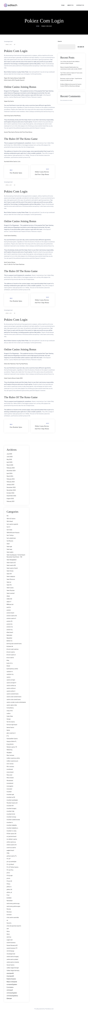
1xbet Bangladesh (11, 559)
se (7, 920)
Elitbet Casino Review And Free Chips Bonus (43, 171)
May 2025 (9, 459)
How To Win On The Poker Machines (14, 264)
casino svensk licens (12, 694)
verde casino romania (13, 962)
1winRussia (10, 541)
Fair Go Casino (11, 721)
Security (9, 923)
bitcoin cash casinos (12, 649)
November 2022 (11, 490)
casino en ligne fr (11, 682)
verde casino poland (12, 959)
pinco (8, 872)
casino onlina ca (11, 685)
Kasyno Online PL (11, 741)
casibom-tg (10, 674)
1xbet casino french (12, 568)
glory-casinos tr (11, 733)
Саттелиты (10, 987)
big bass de (10, 646)
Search (60, 41)
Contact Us (80, 5)
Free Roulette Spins (16, 171)
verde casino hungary (13, 956)
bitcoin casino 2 (11, 654)
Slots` (8, 934)
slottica (9, 937)
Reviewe (9, 912)
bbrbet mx (9, 640)
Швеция (9, 998)
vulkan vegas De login (13, 967)
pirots (8, 878)
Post (8, 895)
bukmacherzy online (12, 668)
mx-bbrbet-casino (12, 839)
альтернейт (10, 973)
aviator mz (10, 627)
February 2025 (11, 468)
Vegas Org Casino (9, 101)
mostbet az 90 (11, 797)
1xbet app (9, 549)
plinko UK (9, 889)
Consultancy (10, 708)
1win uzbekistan (11, 538)
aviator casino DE (12, 615)
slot (8, 928)
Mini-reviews (10, 766)
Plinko (8, 884)
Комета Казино (11, 979)
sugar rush (10, 940)
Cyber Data (10, 716)
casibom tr (10, 671)
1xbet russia (10, 587)
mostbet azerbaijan (12, 800)
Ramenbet (10, 900)
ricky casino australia (13, 917)
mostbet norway (11, 817)
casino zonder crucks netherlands (16, 702)
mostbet (9, 791)
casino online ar (11, 688)
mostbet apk (10, 794)
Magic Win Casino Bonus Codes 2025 (14, 78)
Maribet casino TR (12, 747)
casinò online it (11, 691)
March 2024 (10, 476)
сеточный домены (12, 995)
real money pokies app (13, 903)
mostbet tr (10, 822)
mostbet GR (10, 805)
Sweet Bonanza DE (12, 945)
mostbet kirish (11, 814)
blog (8, 660)
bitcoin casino (11, 652)
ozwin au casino (11, 847)
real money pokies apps (13, 906)
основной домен (12, 984)
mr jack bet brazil (11, 836)
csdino (8, 713)
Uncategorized (11, 953)
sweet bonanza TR (12, 948)
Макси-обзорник (12, 981)
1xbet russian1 (11, 593)
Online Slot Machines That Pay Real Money (16, 363)
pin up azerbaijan (11, 861)
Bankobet (9, 635)
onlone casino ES (11, 844)
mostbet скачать (12, 825)
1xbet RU (9, 585)
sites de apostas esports (14, 926)
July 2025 (9, 454)
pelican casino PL (12, 856)
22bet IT (9, 601)
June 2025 (10, 456)
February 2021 (10, 501)
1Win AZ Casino (11, 518)
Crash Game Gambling (10, 235)
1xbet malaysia (11, 576)
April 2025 (9, 462)
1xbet (8, 543)
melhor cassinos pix (12, 761)
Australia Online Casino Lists (12, 161)
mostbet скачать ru (12, 828)
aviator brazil (10, 613)
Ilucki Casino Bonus (9, 262)
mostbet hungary (11, 808)
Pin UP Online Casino (12, 867)
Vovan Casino (10, 965)
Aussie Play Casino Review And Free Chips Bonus (18, 132)
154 (8, 515)
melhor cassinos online (13, 758)
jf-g (8, 735)
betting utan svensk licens (14, 643)
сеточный (10, 990)
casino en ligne (11, 680)
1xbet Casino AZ (11, 562)
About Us (70, 5)
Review (9, 909)
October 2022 (10, 493)
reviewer (9, 914)
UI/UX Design (10, 951)
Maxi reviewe (10, 755)
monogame (10, 786)
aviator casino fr (11, 618)
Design (9, 719)
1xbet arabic (10, 552)
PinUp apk (10, 875)
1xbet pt (9, 582)
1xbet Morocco (11, 579)
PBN (8, 853)
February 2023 (11, 481)
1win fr (8, 527)
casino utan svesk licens (14, 699)
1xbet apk (9, 546)
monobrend (10, 783)
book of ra (9, 663)
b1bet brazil (10, 632)
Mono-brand (10, 777)
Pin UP (8, 858)
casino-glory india (12, 705)
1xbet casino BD (11, 565)
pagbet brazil (10, 850)
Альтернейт (10, 976)
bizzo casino (10, 657)
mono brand (10, 772)
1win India (9, 529)
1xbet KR (9, 573)
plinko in (9, 886)
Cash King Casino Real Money (12, 115)
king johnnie (10, 744)
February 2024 (11, 479)
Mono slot (9, 775)
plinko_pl (9, 892)
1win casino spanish (12, 524)
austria (9, 607)
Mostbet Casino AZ (12, 803)
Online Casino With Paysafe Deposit (14, 80)
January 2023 (10, 484)
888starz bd (10, 604)
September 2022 (11, 495)
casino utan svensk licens (14, 696)
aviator (9, 610)
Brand (8, 666)
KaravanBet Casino (12, 738)
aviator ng (9, 629)
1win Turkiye (10, 535)
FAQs (62, 5)
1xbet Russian (11, 590)
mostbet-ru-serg (11, 831)
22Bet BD (9, 599)
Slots (8, 931)
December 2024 (11, 470)
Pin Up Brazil (10, 864)
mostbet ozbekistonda (13, 819)
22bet (8, 596)
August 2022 (10, 498)
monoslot (9, 789)
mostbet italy (10, 811)
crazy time (10, 710)
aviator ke (9, 624)
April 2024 (9, 473)
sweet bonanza (11, 942)
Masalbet (9, 752)
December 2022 (11, 487)
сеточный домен (12, 993)
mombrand (10, 769)
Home (37, 26)
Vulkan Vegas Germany (13, 970)
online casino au (11, 842)
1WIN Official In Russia (13, 532)
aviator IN (9, 621)
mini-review (10, 763)
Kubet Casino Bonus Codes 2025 (13, 378)
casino (8, 677)
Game (8, 730)
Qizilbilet (9, 898)
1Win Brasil (10, 521)
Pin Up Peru (10, 870)
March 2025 (10, 465)
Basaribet (9, 638)
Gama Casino (10, 727)
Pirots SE (9, 881)
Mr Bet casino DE (11, 833)
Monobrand (10, 780)
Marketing (9, 749)
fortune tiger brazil (12, 724)
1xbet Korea (10, 571)
